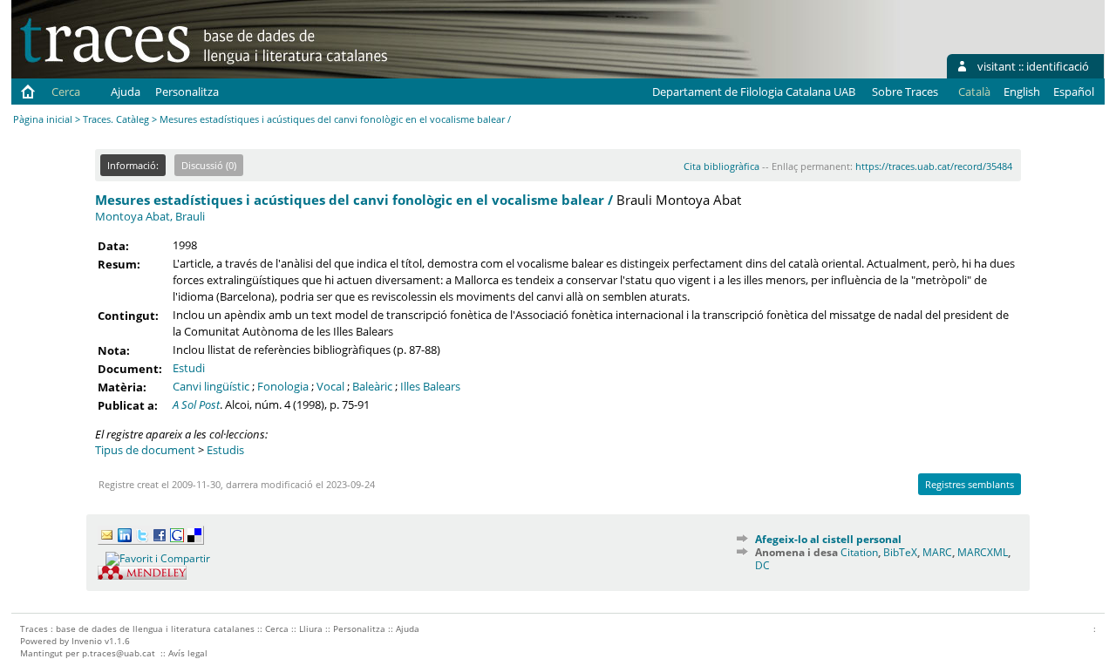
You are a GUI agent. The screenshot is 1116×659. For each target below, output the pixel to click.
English (1022, 91)
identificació (1057, 66)
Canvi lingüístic (211, 386)
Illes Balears (430, 386)
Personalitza (187, 91)
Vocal (330, 386)
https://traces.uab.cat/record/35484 (933, 166)
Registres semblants (969, 484)
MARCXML (982, 552)
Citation (859, 552)
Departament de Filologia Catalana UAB (753, 91)
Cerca (65, 91)
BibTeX (900, 552)
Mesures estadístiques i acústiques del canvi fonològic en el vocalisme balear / (354, 199)
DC (762, 565)
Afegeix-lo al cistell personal (828, 539)
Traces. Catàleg (116, 119)
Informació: (133, 165)
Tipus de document (145, 450)
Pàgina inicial (42, 119)
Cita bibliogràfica (721, 166)
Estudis (225, 450)
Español (1073, 91)
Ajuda (125, 91)
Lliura (311, 628)
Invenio (86, 641)
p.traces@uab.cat (118, 653)
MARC (937, 552)
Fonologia (283, 386)
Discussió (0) (208, 165)
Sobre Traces (905, 91)
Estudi (189, 368)
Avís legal (188, 653)
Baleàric (372, 386)
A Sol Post (196, 404)
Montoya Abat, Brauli (150, 216)
